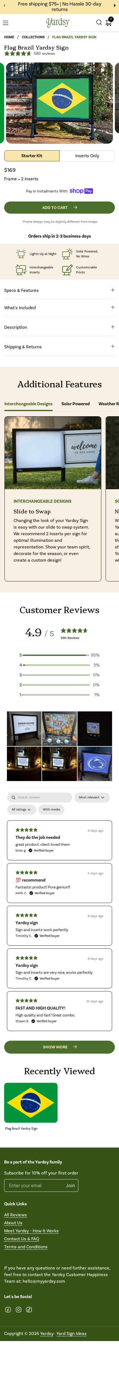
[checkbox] (51, 810)
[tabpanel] (59, 911)
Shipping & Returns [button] (23, 346)
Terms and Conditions (26, 1246)
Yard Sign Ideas (71, 1333)
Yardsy (46, 1333)
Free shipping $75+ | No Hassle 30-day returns (59, 6)
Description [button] (15, 327)
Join (70, 1185)
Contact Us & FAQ (21, 1238)
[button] (99, 23)
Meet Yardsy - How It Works (31, 1230)
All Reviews (15, 1214)
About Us (13, 1222)
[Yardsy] (58, 23)
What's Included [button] (20, 307)
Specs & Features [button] (21, 290)
